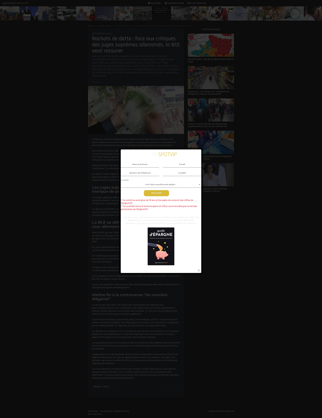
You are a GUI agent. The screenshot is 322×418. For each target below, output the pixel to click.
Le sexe (125, 180)
